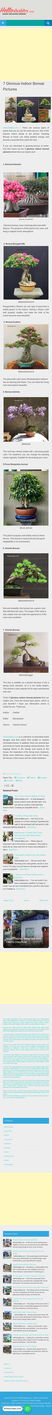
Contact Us (8, 1368)
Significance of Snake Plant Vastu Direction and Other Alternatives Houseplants (28, 835)
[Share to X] (10, 785)
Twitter (32, 778)
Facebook (20, 778)
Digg (20, 780)
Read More (31, 827)
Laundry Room (9, 1156)
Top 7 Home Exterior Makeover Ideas (29, 796)
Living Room (8, 1139)
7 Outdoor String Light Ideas (26, 816)
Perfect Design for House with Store (25, 1240)
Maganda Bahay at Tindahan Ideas (25, 1324)
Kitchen (6, 1135)
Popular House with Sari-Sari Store (24, 1265)
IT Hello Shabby (15, 1403)
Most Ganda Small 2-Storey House (24, 1312)
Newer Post (8, 900)
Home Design (16, 774)
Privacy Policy (9, 1372)
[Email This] (5, 785)
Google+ (43, 778)
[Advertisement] (26, 54)
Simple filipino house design (13, 1377)
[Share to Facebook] (12, 785)
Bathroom (7, 1148)
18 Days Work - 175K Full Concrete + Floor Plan (29, 1276)
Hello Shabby (35, 1401)
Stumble (9, 780)
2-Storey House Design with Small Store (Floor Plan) (30, 1335)
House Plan (8, 1131)
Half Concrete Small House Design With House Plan (31, 1287)
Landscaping (8, 1164)
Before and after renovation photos (16, 1381)
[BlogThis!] (8, 785)
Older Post (44, 900)
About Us (7, 1364)
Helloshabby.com (10, 128)
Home (26, 900)
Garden (8, 774)
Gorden (6, 1160)
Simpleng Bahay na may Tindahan (24, 1346)
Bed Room (7, 1144)
